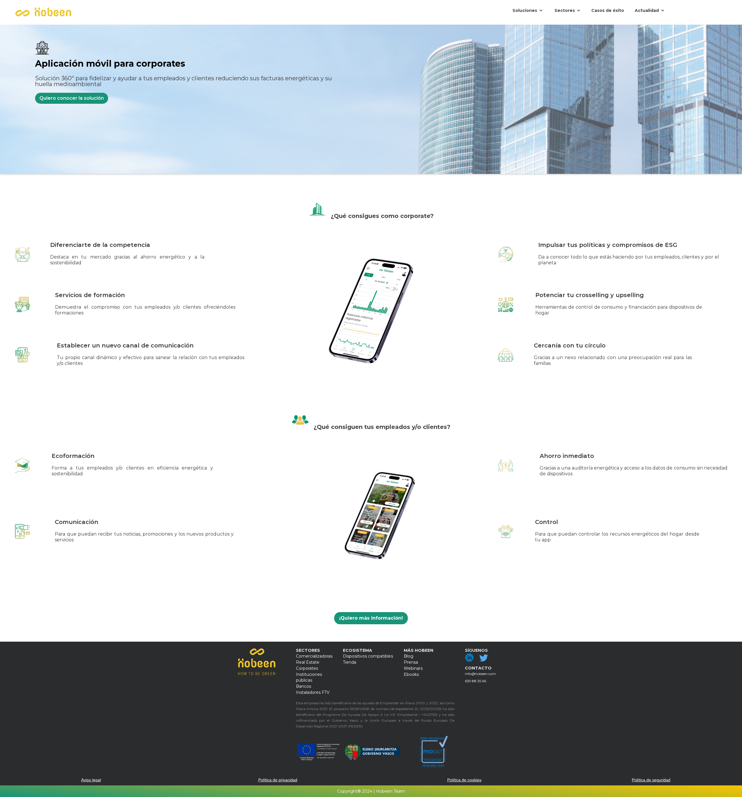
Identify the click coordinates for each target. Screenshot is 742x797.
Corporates (307, 668)
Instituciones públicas (309, 677)
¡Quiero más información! (371, 618)
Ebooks (411, 674)
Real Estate (307, 662)
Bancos (303, 686)
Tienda (349, 662)
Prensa (411, 662)
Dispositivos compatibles (368, 656)
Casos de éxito (607, 10)
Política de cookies (464, 780)
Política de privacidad (277, 780)
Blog (408, 656)
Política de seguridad (651, 780)
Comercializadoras (314, 656)
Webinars (413, 668)
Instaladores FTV (313, 692)
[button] (528, 10)
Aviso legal (91, 780)
